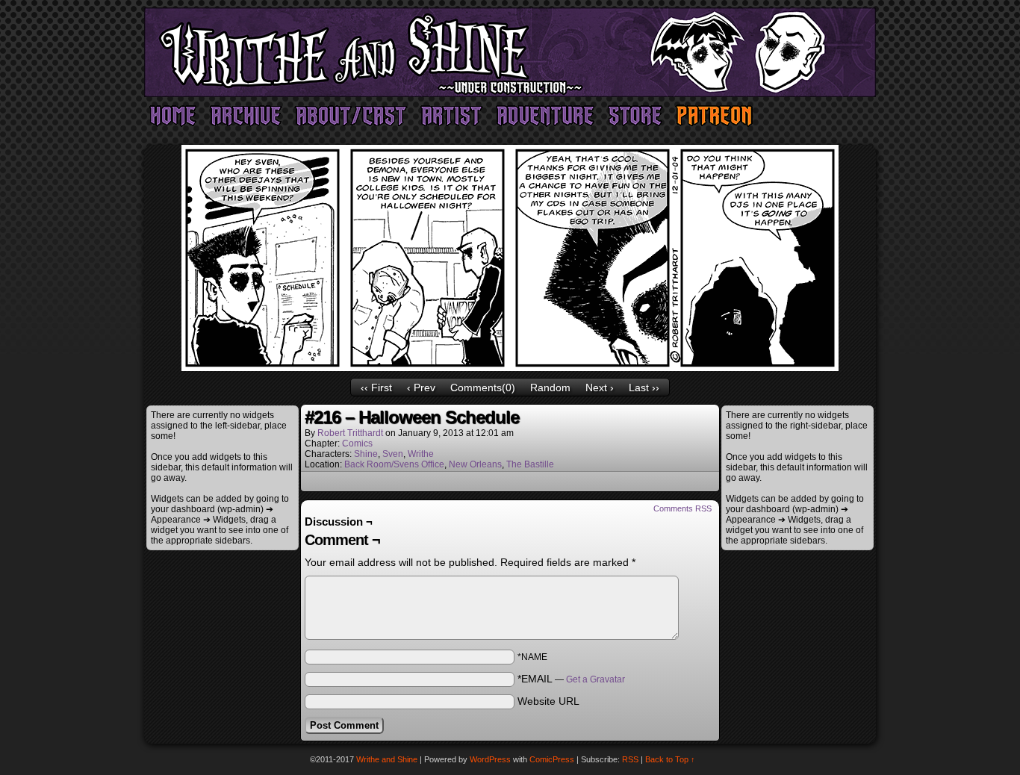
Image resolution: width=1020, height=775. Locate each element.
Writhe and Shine (510, 52)
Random (550, 387)
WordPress (490, 759)
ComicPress (551, 759)
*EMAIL (571, 679)
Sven (392, 454)
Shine (366, 454)
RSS (630, 759)
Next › (599, 387)
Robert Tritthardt (350, 433)
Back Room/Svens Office (394, 464)
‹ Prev (421, 387)
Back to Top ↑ (670, 759)
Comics (357, 443)
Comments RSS (682, 508)
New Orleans (475, 464)
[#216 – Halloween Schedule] (510, 367)
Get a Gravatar (595, 679)
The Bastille (530, 464)
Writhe (421, 454)
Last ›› (644, 387)
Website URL (548, 701)
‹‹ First (376, 387)
